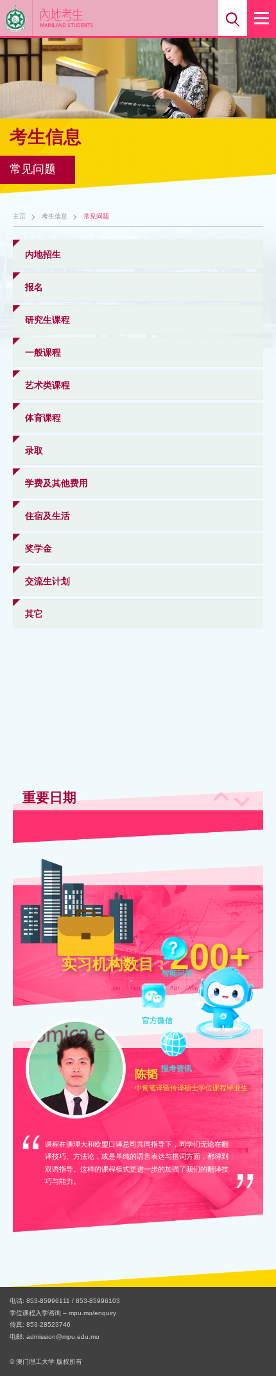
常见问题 (96, 216)
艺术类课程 (47, 385)
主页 (19, 216)
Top (249, 1343)
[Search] (232, 18)
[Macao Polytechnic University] (16, 18)
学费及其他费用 (56, 483)
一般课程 (43, 352)
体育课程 (43, 418)
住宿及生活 (47, 516)
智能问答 (177, 951)
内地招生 (43, 254)
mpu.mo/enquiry (92, 1312)
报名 (34, 287)
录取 (34, 450)
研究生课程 (47, 320)
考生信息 (54, 216)
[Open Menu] (261, 18)
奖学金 (38, 548)
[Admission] (85, 17)
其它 (34, 614)
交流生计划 (47, 581)
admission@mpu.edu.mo (62, 1336)
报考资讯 (176, 1046)
